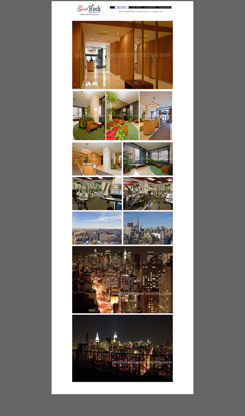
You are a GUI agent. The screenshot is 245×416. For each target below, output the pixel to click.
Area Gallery (154, 11)
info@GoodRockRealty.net (89, 14)
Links (160, 11)
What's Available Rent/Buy (127, 11)
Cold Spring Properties (142, 11)
